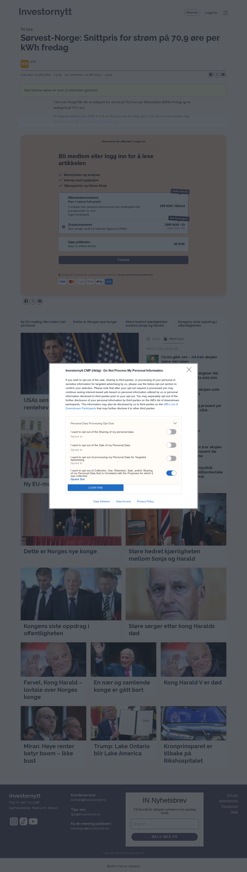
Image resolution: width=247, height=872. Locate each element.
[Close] (190, 370)
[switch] (171, 431)
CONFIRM (96, 487)
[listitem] (123, 423)
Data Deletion (101, 501)
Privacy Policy (145, 501)
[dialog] (123, 436)
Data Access (123, 501)
